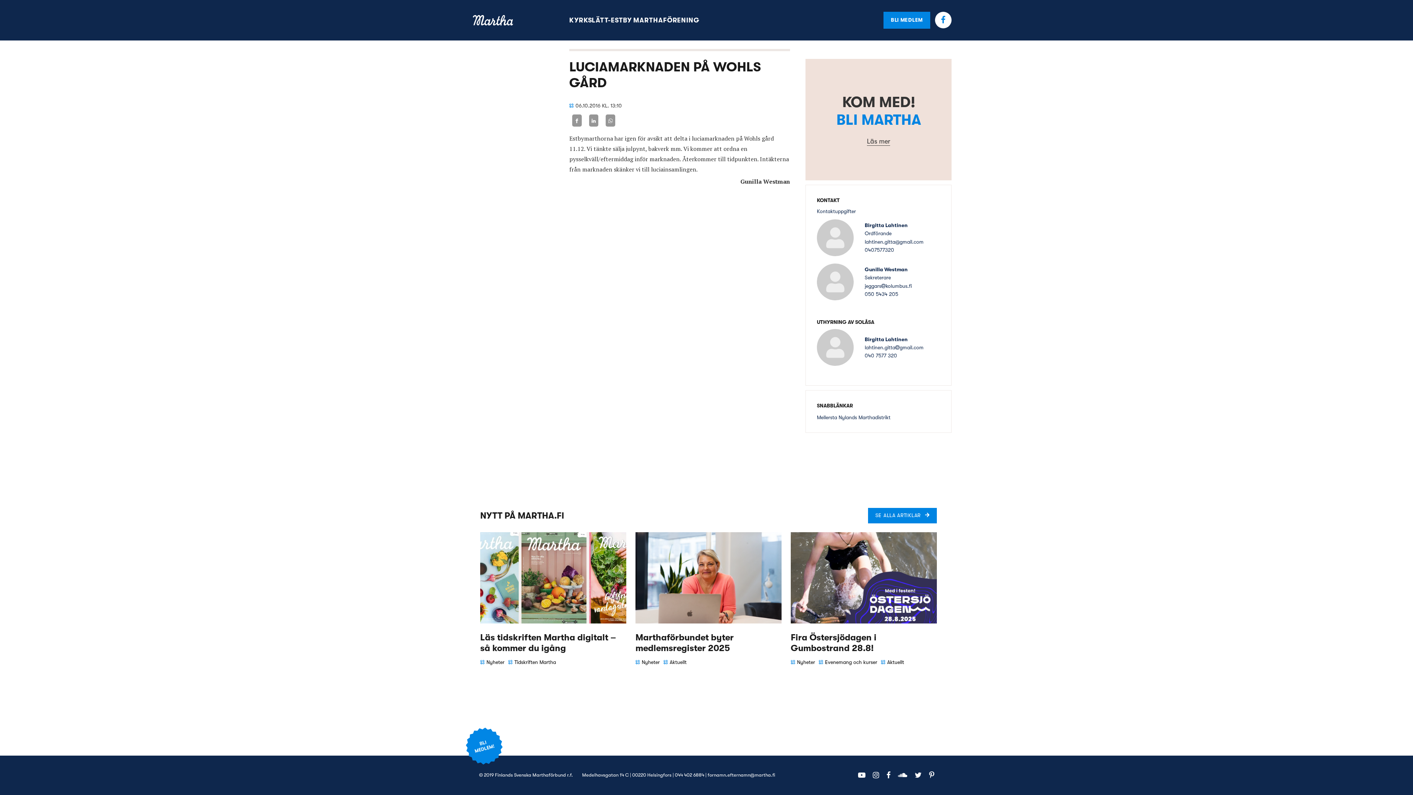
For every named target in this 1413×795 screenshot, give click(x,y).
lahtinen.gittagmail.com (894, 347)
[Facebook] (577, 120)
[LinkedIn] (594, 120)
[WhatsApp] (610, 120)
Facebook (943, 20)
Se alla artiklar (898, 515)
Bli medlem (907, 20)
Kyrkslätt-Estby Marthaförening (634, 20)
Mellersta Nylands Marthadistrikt (853, 417)
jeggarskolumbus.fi (888, 286)
